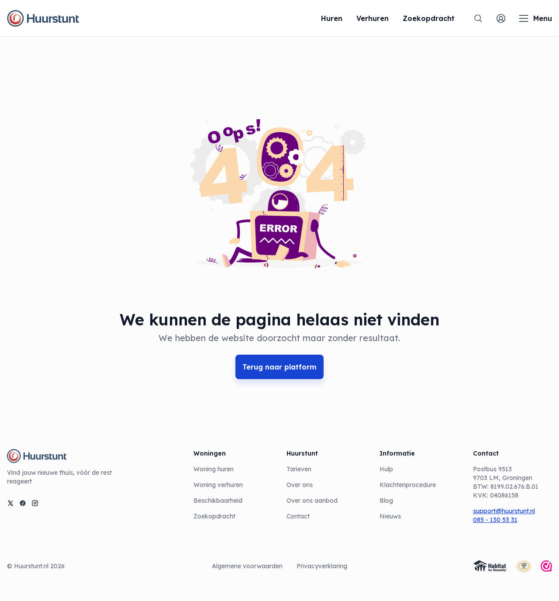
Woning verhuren (218, 485)
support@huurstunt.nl (504, 511)
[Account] (501, 18)
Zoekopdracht (214, 516)
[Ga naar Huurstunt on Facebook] (22, 503)
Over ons (299, 485)
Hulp (386, 469)
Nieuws (390, 516)
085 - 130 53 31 (495, 520)
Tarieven (298, 469)
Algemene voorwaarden (247, 566)
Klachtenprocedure (408, 485)
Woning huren (213, 469)
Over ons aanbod (312, 500)
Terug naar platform (279, 367)
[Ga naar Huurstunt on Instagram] (34, 503)
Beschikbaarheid (217, 500)
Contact (298, 516)
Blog (386, 500)
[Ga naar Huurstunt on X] (10, 503)
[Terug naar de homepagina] (43, 18)
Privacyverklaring (322, 566)
